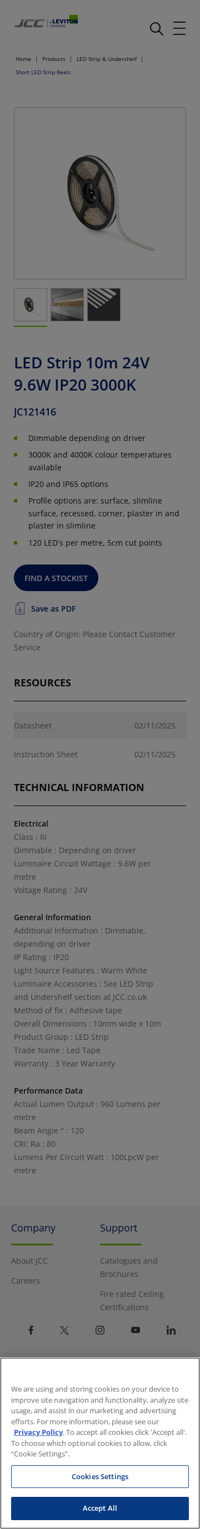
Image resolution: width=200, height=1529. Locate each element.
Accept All (100, 1508)
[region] (100, 1443)
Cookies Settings (100, 1476)
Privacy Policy (38, 1432)
